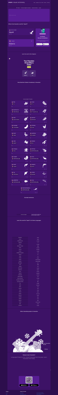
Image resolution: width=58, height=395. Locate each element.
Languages (37, 2)
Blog (40, 2)
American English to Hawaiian (26, 7)
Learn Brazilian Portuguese (40, 393)
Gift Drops (48, 2)
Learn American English (39, 392)
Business (45, 2)
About (7, 393)
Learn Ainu (21, 392)
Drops (34, 2)
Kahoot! (42, 2)
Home (19, 7)
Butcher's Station (35, 7)
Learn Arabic (22, 393)
